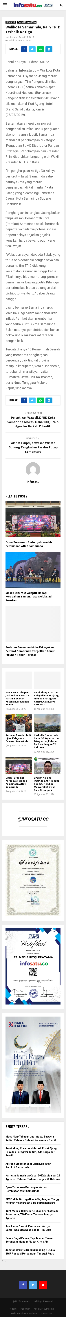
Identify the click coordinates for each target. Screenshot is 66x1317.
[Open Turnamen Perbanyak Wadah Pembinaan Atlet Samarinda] (19, 766)
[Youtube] (43, 1285)
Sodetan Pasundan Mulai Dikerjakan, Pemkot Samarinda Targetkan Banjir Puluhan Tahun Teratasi (30, 651)
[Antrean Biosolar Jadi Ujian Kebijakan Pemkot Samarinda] (19, 723)
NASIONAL (10, 22)
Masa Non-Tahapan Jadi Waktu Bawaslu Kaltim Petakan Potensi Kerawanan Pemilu (17, 698)
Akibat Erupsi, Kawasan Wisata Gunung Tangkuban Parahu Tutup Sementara (33, 447)
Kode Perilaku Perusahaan (24, 1313)
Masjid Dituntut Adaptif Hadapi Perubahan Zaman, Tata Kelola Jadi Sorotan (29, 597)
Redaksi (13, 1309)
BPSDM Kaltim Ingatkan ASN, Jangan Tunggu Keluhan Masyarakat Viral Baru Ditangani (47, 784)
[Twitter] (33, 1285)
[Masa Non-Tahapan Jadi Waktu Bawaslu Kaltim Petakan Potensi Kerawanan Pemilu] (19, 680)
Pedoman (25, 1309)
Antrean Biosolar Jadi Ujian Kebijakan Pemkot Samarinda (18, 738)
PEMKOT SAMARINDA (27, 22)
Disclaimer (46, 1313)
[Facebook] (23, 1285)
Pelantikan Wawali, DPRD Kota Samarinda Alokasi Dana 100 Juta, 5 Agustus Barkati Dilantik (33, 422)
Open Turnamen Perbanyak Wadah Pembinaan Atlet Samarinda (29, 544)
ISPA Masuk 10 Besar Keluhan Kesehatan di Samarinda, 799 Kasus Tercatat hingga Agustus (32, 1215)
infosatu (12, 37)
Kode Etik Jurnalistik (44, 1309)
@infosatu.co (33, 819)
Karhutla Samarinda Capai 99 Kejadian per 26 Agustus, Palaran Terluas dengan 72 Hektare (47, 741)
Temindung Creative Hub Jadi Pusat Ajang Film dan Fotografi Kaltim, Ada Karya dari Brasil (46, 698)
